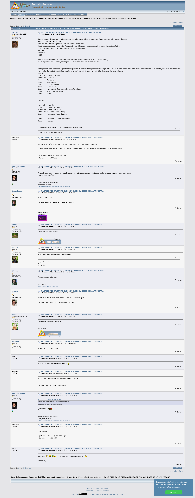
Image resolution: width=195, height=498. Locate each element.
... (21, 26)
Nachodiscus (17, 191)
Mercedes (15, 341)
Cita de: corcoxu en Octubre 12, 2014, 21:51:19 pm (50, 399)
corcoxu (15, 291)
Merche (14, 315)
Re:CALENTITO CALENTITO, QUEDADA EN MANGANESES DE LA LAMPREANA (72, 137)
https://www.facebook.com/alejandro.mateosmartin (54, 186)
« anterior (173, 23)
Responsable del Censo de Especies (49, 337)
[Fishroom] (12, 184)
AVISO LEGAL (91, 494)
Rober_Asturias (77, 18)
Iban (13, 270)
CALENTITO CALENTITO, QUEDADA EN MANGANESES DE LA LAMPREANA (71, 32)
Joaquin (15, 248)
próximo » (181, 23)
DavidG (14, 225)
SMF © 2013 (96, 488)
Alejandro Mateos (18, 166)
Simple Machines (104, 488)
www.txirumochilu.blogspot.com (48, 286)
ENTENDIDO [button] (174, 492)
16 (23, 26)
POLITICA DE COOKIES (102, 494)
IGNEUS (15, 32)
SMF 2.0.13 (89, 488)
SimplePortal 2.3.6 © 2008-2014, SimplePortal (97, 490)
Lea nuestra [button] (168, 487)
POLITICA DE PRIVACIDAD (116, 494)
